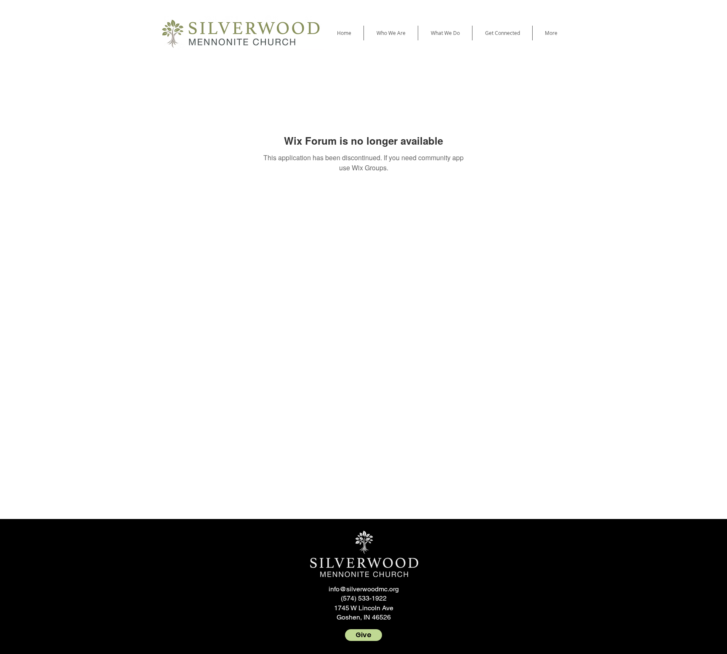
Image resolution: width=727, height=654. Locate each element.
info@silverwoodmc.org (364, 589)
